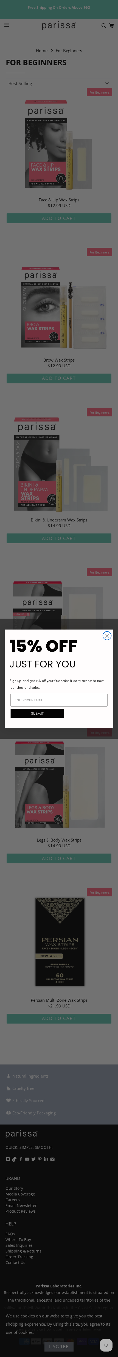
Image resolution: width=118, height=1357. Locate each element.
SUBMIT (37, 713)
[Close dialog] (107, 635)
